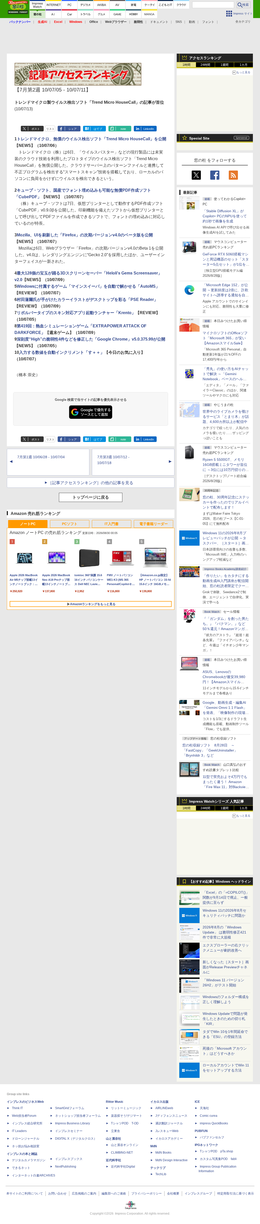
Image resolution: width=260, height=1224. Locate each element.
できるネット (21, 1168)
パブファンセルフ (212, 1137)
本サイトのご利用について (24, 1193)
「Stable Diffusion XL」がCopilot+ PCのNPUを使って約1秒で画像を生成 (225, 216)
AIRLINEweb (164, 1108)
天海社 (204, 1108)
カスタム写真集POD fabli (218, 1159)
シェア (72, 128)
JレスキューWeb (166, 1131)
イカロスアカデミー (169, 1138)
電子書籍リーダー (153, 524)
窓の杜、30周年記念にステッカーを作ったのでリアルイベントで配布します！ (226, 502)
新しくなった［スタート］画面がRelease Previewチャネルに (226, 967)
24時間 (205, 65)
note (123, 128)
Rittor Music (114, 1102)
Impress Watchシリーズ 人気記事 (216, 801)
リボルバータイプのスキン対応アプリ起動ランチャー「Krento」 (76, 313)
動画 (192, 22)
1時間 (186, 65)
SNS (178, 22)
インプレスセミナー (69, 1131)
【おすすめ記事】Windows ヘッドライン (220, 881)
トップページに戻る (90, 497)
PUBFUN (201, 1131)
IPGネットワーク (206, 1145)
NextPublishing (65, 1166)
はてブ (98, 128)
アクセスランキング (205, 58)
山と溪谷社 (113, 1138)
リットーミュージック (126, 1108)
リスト (50, 128)
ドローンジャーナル (25, 1138)
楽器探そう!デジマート (126, 1116)
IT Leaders (19, 1131)
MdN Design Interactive (171, 1160)
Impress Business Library (72, 1123)
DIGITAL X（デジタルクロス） (76, 1138)
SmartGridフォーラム (69, 1108)
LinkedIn (148, 128)
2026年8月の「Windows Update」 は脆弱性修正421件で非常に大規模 (224, 932)
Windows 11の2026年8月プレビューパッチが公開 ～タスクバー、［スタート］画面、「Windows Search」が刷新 (225, 543)
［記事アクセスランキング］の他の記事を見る (90, 483)
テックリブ (158, 1168)
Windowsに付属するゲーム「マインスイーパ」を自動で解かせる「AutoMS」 (88, 286)
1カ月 (244, 65)
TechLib (160, 1174)
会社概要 (173, 1193)
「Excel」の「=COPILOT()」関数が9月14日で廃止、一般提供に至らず (226, 897)
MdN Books (163, 1152)
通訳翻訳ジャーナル (169, 1123)
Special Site (199, 138)
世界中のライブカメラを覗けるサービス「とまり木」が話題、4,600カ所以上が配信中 (226, 416)
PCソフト (69, 524)
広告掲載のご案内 (84, 1193)
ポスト (35, 128)
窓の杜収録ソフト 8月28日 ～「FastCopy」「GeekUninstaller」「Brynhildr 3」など (210, 750)
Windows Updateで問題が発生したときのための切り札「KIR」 (225, 1019)
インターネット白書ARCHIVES (33, 1175)
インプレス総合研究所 (27, 1123)
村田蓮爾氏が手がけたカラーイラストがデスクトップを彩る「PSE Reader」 (87, 299)
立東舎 (115, 1131)
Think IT (17, 1108)
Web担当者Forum (24, 1116)
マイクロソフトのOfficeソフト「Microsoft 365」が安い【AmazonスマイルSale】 (225, 338)
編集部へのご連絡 (114, 1193)
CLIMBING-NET (122, 1152)
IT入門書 (112, 524)
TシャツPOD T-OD (125, 1123)
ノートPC (28, 524)
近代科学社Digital (123, 1166)
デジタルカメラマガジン (28, 1160)
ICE (197, 1102)
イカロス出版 (159, 1102)
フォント (208, 22)
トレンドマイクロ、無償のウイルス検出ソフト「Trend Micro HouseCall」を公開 (91, 139)
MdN (153, 1146)
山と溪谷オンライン (124, 1145)
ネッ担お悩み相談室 (25, 1146)
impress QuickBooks (214, 1123)
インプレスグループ (198, 1193)
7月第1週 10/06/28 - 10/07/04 (41, 457)
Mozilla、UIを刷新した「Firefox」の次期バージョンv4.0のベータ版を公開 (85, 235)
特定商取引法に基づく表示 (235, 1193)
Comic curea (208, 1116)
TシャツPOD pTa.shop (216, 1151)
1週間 (225, 65)
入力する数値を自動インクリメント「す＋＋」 (61, 352)
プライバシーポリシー (146, 1193)
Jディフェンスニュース (171, 1116)
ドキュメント (159, 22)
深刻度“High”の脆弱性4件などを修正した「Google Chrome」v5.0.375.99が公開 (91, 339)
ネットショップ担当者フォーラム (78, 1116)
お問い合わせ (57, 1193)
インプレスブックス (69, 1159)
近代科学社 (113, 1160)
